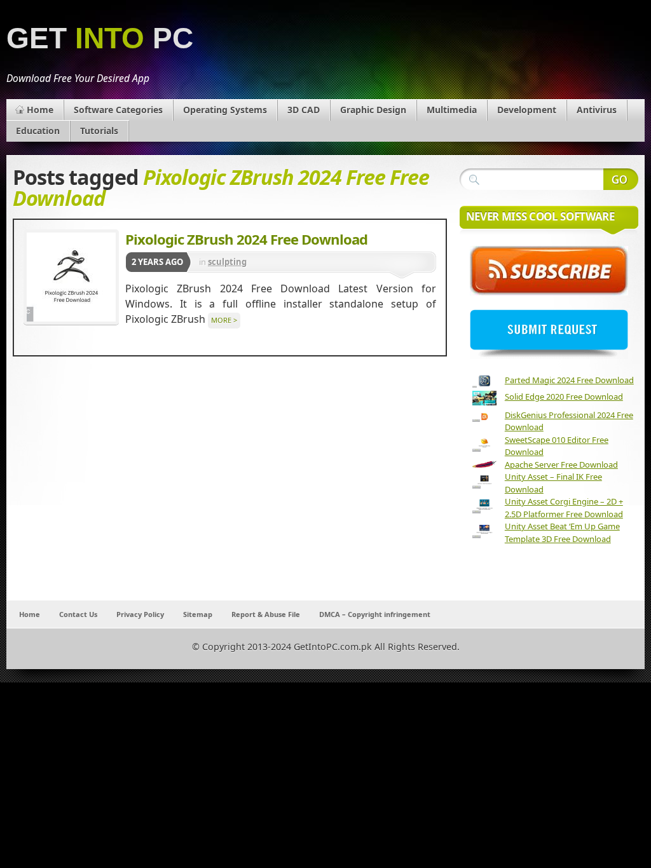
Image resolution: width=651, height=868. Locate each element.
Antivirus (597, 110)
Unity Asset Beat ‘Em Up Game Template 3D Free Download (562, 532)
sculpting (227, 262)
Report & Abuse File (265, 614)
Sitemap (197, 614)
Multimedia (452, 110)
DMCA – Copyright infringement (374, 614)
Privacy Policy (140, 614)
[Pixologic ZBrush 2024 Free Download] (71, 277)
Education (38, 131)
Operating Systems (225, 110)
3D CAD (303, 110)
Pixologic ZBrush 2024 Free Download (246, 238)
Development (526, 110)
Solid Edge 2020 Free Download (564, 396)
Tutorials (99, 131)
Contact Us (78, 614)
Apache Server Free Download (561, 464)
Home (40, 110)
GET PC (99, 38)
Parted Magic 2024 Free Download (569, 380)
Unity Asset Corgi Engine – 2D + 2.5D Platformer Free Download (564, 508)
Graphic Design (373, 110)
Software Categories (118, 110)
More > (224, 320)
